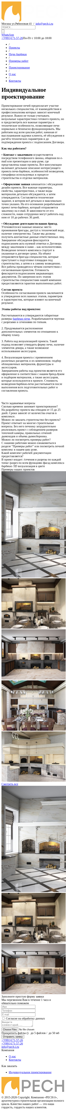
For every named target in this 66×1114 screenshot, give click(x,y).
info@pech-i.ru (44, 23)
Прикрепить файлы (13, 1033)
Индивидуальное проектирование (30, 1072)
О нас (12, 74)
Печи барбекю (18, 54)
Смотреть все (9, 784)
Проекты (14, 47)
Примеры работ (18, 60)
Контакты (15, 80)
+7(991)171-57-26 (12, 38)
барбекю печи (21, 318)
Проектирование (19, 67)
